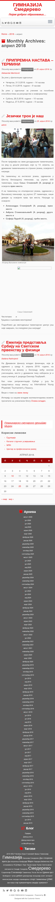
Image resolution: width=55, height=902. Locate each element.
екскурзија (36, 876)
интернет (49, 876)
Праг (24, 865)
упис (50, 879)
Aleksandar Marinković (10, 73)
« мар (4, 499)
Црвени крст (48, 872)
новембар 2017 (28, 742)
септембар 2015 (28, 816)
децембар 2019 (28, 665)
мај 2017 (28, 755)
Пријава (28, 833)
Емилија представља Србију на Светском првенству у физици (23, 345)
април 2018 (28, 725)
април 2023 (28, 621)
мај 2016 (28, 792)
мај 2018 (28, 722)
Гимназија (12, 857)
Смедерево (39, 868)
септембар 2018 (28, 708)
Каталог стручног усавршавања (21, 441)
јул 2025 (28, 560)
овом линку (22, 392)
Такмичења (26, 872)
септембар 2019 (28, 675)
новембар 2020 (28, 651)
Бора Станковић (28, 854)
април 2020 (28, 655)
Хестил (39, 872)
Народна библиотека (41, 861)
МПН (9, 445)
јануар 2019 (28, 695)
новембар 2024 (28, 581)
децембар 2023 (28, 614)
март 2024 (28, 604)
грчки (14, 876)
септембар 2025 (28, 554)
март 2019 (28, 688)
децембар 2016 (28, 772)
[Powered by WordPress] (45, 894)
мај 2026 (28, 527)
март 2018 (28, 729)
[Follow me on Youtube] (17, 22)
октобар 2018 (28, 705)
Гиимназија (44, 854)
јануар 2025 (28, 574)
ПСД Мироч (17, 865)
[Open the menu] (50, 22)
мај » (11, 499)
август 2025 (27, 557)
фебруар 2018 (28, 732)
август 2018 (27, 712)
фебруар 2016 (28, 803)
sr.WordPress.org (28, 843)
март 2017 (28, 762)
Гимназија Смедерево (31, 858)
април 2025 (28, 570)
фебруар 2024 (28, 607)
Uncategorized (27, 69)
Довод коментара (27, 840)
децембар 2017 (28, 739)
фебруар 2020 (28, 661)
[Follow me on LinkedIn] (20, 22)
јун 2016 (28, 789)
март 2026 (28, 533)
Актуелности (27, 121)
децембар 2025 (28, 544)
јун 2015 (28, 819)
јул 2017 (28, 749)
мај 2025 (28, 567)
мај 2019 (28, 681)
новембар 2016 (28, 776)
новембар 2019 (28, 668)
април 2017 (28, 759)
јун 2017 (28, 752)
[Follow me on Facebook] (8, 22)
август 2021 (27, 648)
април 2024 (28, 601)
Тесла (34, 872)
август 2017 (27, 745)
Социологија (6, 872)
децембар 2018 (28, 698)
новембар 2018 (28, 702)
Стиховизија (16, 872)
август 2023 (27, 618)
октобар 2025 (28, 550)
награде (16, 879)
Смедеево (24, 869)
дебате (19, 875)
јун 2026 (28, 523)
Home (4, 33)
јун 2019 (28, 678)
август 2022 (27, 634)
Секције (17, 869)
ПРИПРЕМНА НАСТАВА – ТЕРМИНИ (27, 62)
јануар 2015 (28, 823)
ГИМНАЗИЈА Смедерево (27, 6)
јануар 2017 (28, 769)
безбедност (7, 876)
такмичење (41, 879)
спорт (32, 879)
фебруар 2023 (28, 628)
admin (3, 125)
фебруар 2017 (28, 766)
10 (12, 475)
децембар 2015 (28, 809)
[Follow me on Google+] (11, 22)
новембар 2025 (28, 547)
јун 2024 (28, 594)
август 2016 (27, 786)
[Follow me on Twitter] (6, 22)
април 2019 (28, 685)
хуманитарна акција (28, 882)
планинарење (24, 879)
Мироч (30, 861)
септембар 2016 (28, 782)
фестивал (11, 883)
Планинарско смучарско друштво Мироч (25, 424)
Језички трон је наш (25, 115)
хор (16, 882)
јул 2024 (28, 591)
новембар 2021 (28, 644)
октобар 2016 (28, 779)
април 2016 (28, 796)
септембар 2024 (28, 584)
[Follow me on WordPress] (14, 22)
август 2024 (27, 587)
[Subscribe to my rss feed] (3, 22)
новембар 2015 (28, 813)
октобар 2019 (28, 671)
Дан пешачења (13, 861)
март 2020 (28, 658)
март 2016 (28, 799)
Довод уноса (28, 836)
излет (43, 876)
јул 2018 (28, 715)
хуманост (43, 882)
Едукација (11, 437)
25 (20, 486)
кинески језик (7, 879)
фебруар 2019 (28, 692)
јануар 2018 (28, 735)
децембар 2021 (28, 641)
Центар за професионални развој (21, 448)
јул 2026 (28, 520)
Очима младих (38, 400)
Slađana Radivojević (9, 358)
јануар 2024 (28, 611)
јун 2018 (28, 718)
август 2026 (27, 517)
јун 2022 (28, 638)
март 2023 (28, 624)
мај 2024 (28, 597)
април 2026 (28, 530)
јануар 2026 (28, 540)
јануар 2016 (28, 806)
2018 (11, 33)
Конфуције (23, 861)
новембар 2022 (28, 631)
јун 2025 (28, 564)
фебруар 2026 (28, 537)
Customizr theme (34, 898)
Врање (37, 854)
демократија (27, 876)
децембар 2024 (28, 577)
